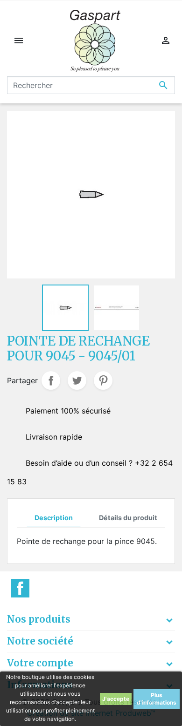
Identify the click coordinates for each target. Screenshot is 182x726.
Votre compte (40, 663)
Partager (51, 380)
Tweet (77, 380)
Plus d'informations (156, 699)
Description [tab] (54, 518)
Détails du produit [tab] (128, 518)
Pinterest (103, 380)
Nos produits (38, 619)
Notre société (40, 641)
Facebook (20, 588)
